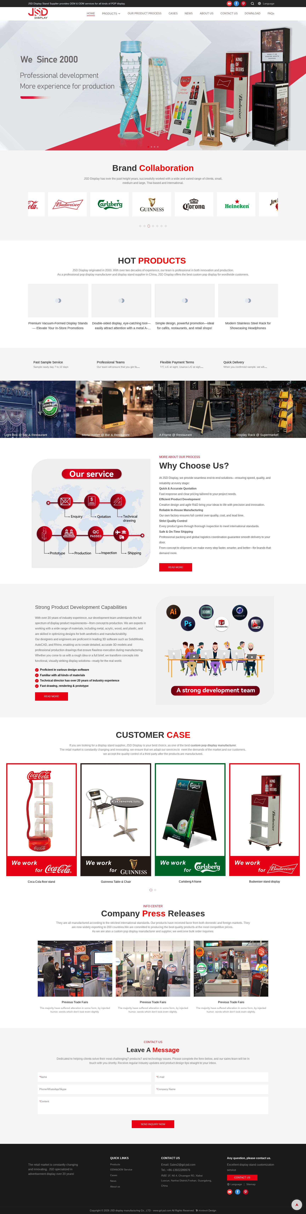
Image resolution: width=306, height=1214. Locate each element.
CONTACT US (229, 13)
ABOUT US (206, 13)
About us (115, 1186)
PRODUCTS (109, 13)
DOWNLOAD (252, 13)
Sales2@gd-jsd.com (182, 1164)
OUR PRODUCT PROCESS (145, 13)
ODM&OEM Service (121, 1169)
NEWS (189, 13)
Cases (113, 1175)
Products (115, 1164)
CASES (173, 13)
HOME (91, 13)
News (113, 1180)
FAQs (271, 13)
